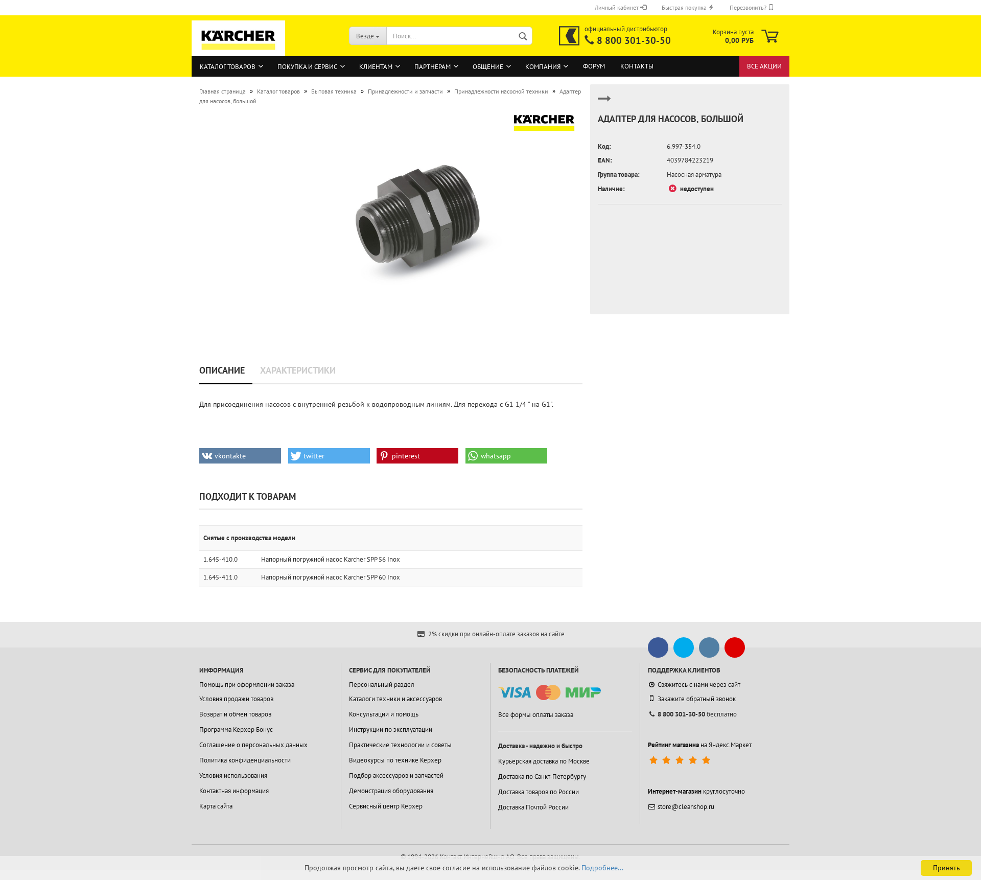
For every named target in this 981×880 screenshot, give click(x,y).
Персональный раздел (381, 684)
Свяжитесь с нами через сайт (699, 684)
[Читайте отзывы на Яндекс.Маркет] (681, 760)
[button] (240, 456)
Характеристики (298, 370)
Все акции (764, 66)
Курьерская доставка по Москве (544, 761)
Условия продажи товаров (236, 698)
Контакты (636, 66)
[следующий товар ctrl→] (604, 103)
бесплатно (697, 714)
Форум (594, 66)
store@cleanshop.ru (686, 806)
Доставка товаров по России (538, 792)
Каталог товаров (227, 66)
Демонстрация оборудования (391, 790)
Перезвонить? (749, 7)
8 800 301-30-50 (634, 40)
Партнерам (432, 66)
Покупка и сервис (307, 66)
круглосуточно (696, 791)
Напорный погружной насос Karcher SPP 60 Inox (330, 577)
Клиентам (375, 66)
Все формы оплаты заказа (535, 714)
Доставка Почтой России (533, 807)
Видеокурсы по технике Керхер (395, 760)
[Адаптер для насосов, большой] (420, 221)
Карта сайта (215, 806)
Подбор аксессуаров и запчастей (396, 775)
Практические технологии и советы (400, 744)
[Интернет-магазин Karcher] (239, 51)
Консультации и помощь (383, 714)
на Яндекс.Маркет (700, 744)
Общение (488, 66)
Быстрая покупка (685, 7)
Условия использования (233, 775)
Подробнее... (602, 867)
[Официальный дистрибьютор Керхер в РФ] (569, 35)
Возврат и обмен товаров (235, 714)
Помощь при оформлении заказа (246, 684)
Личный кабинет (617, 7)
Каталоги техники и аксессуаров (395, 698)
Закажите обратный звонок (697, 698)
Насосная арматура (694, 174)
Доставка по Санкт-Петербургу (542, 776)
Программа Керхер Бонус (236, 729)
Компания (542, 66)
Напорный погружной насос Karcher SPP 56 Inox (330, 559)
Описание (222, 370)
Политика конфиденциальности (245, 760)
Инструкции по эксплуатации (390, 729)
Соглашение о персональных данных (253, 744)
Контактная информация (234, 790)
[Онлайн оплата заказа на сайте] (549, 692)
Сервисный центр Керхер (386, 806)
